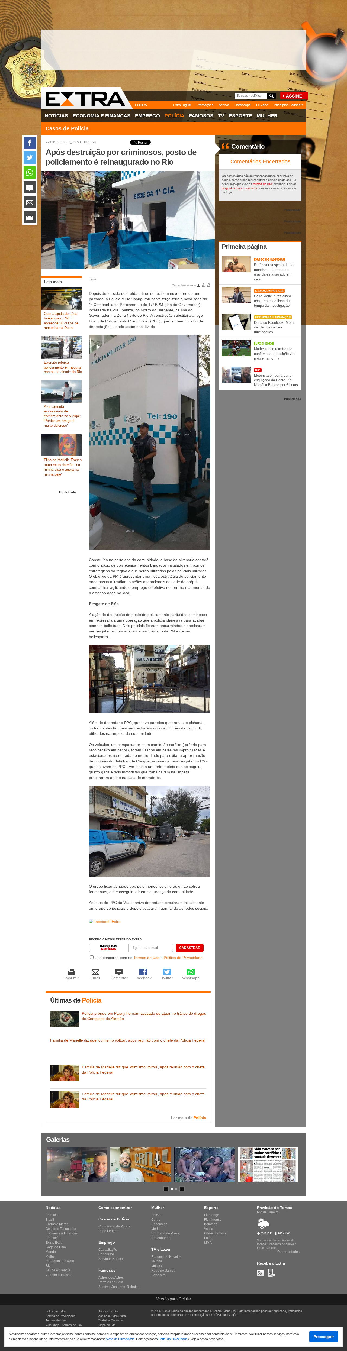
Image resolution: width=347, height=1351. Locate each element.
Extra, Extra (54, 1243)
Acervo (224, 105)
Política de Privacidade (60, 1315)
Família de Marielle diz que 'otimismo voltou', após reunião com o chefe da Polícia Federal (127, 1040)
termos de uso (262, 184)
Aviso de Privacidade (120, 1339)
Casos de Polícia (67, 128)
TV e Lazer (161, 1249)
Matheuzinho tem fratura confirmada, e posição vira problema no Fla (274, 353)
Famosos (201, 115)
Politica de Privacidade (183, 957)
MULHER (267, 115)
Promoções (205, 105)
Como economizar (115, 1207)
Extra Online (87, 98)
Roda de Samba (163, 1270)
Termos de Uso (146, 957)
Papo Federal (108, 1231)
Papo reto (158, 1275)
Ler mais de (188, 1118)
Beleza (156, 1215)
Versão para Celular (173, 1299)
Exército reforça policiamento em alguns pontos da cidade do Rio (63, 367)
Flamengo (263, 343)
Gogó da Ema (56, 1247)
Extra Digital (182, 105)
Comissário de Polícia (114, 1226)
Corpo (155, 1219)
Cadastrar (189, 948)
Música (156, 1266)
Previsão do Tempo (275, 1207)
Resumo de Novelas (166, 1257)
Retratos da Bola (110, 1282)
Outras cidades (288, 1252)
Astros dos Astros (111, 1277)
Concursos (106, 1254)
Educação (53, 1238)
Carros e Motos (57, 1224)
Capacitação (107, 1250)
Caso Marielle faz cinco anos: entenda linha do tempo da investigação (272, 301)
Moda (155, 1229)
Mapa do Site (106, 1325)
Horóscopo (242, 105)
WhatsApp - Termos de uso (64, 1325)
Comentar (29, 187)
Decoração (159, 1224)
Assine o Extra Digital (112, 1315)
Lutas (208, 1238)
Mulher (51, 1256)
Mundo (51, 1252)
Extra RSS (260, 1272)
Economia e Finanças (101, 115)
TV (221, 115)
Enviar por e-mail (29, 202)
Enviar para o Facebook (29, 142)
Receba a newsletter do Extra (115, 939)
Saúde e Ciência (58, 1270)
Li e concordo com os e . (149, 957)
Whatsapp (29, 172)
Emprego (147, 115)
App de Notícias (271, 1272)
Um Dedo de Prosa (165, 1233)
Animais (51, 1215)
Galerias (57, 1139)
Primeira (244, 246)
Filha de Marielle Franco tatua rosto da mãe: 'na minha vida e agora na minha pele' (63, 467)
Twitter (29, 157)
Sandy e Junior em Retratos (118, 1287)
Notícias (56, 115)
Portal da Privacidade (173, 1339)
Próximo (182, 1188)
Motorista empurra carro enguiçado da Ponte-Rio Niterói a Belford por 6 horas (276, 380)
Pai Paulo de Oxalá (60, 1261)
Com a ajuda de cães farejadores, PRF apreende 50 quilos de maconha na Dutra (61, 321)
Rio (258, 370)
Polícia (174, 115)
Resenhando (161, 1238)
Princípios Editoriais (288, 105)
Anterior (166, 1188)
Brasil (50, 1219)
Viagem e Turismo (59, 1275)
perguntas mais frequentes (239, 188)
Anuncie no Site (108, 1311)
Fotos (141, 105)
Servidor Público (110, 1259)
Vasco (208, 1229)
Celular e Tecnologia (61, 1229)
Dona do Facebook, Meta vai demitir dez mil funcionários (274, 327)
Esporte (240, 115)
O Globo (262, 105)
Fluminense (212, 1219)
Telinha (156, 1261)
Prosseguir (324, 1336)
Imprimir (29, 217)
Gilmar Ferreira (215, 1233)
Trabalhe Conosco (110, 1320)
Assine (295, 96)
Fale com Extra (56, 1311)
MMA (208, 1243)
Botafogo (210, 1224)
